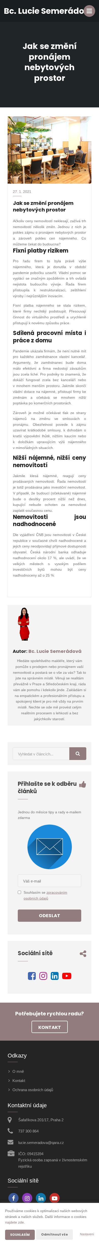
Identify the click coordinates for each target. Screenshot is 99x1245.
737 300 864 (28, 1131)
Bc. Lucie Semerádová (54, 651)
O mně (18, 1071)
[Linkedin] (55, 978)
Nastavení (87, 1234)
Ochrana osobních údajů (32, 1090)
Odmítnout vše (54, 1234)
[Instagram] (43, 978)
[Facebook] (32, 978)
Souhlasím (20, 1234)
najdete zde (14, 1222)
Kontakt (49, 1027)
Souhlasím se (35, 892)
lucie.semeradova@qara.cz (41, 1142)
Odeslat (49, 915)
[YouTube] (66, 978)
